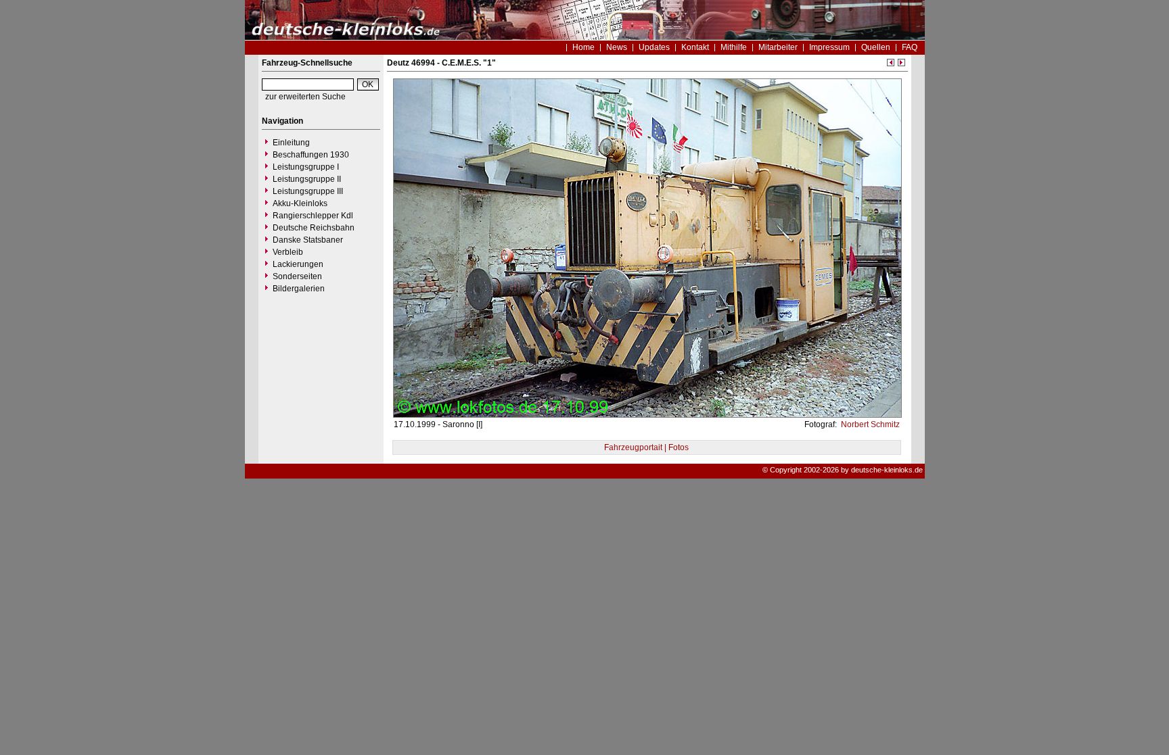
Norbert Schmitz (869, 424)
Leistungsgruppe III (308, 191)
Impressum (829, 47)
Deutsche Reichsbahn (313, 228)
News (616, 47)
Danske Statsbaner (308, 240)
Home (583, 47)
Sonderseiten (297, 276)
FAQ (909, 47)
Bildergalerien (299, 288)
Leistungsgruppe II (307, 179)
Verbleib (288, 252)
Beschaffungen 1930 (311, 155)
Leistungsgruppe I (306, 167)
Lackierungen (298, 264)
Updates (654, 47)
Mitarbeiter (778, 47)
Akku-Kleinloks (300, 203)
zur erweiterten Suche (305, 96)
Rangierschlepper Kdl (313, 215)
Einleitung (291, 142)
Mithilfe (733, 47)
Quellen (875, 47)
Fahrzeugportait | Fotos (646, 447)
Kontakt (695, 47)
